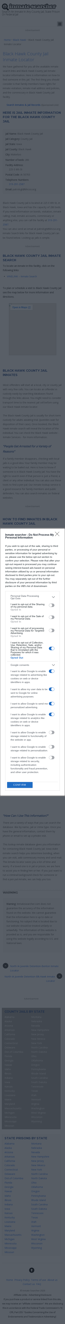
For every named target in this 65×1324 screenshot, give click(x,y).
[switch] (51, 605)
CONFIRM (19, 785)
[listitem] (32, 597)
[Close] (58, 535)
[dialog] (32, 662)
